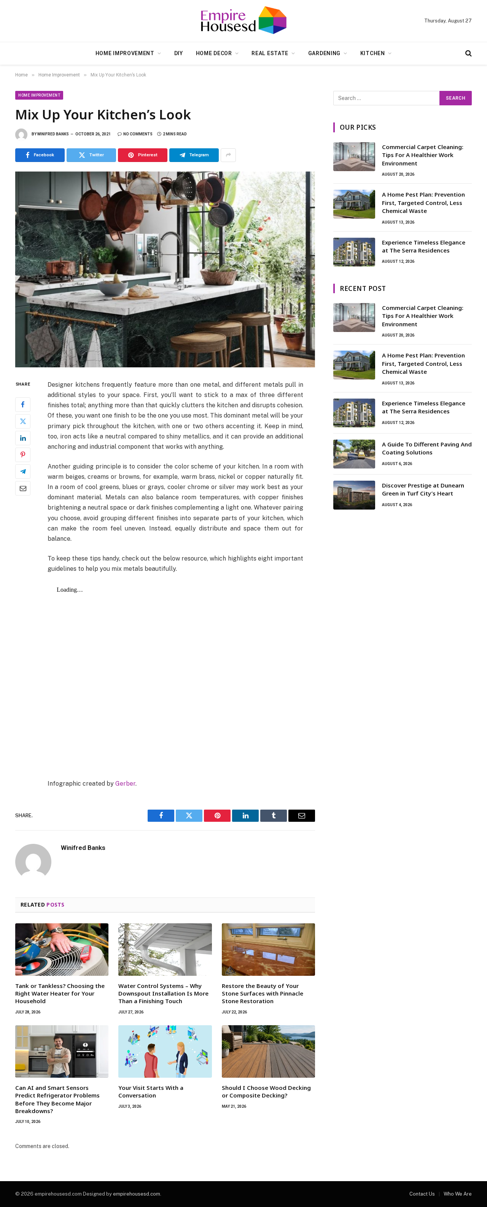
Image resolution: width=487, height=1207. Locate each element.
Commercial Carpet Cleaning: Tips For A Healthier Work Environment (422, 155)
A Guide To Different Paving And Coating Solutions (427, 448)
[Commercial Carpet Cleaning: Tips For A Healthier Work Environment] (354, 156)
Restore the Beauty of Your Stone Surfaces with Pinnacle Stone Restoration (262, 993)
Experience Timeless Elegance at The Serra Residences (423, 246)
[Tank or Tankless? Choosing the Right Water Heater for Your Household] (61, 949)
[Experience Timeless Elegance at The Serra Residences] (354, 252)
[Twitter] (22, 421)
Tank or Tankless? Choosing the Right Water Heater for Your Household (60, 993)
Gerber (125, 783)
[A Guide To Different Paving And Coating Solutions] (354, 454)
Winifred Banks (53, 134)
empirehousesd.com (136, 1194)
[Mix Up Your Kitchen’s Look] (165, 269)
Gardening (324, 53)
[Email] (22, 488)
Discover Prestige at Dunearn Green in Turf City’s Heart (423, 489)
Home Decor (214, 53)
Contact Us (422, 1194)
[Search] (468, 53)
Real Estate (269, 53)
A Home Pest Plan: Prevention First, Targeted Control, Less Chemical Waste (423, 202)
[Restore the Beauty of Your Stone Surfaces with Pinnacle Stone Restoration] (268, 949)
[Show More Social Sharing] (228, 155)
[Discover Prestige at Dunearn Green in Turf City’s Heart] (354, 495)
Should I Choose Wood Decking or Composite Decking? (266, 1091)
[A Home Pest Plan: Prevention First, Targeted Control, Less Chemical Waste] (354, 204)
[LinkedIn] (22, 437)
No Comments (138, 134)
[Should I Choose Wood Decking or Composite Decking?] (268, 1051)
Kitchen (372, 53)
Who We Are (458, 1194)
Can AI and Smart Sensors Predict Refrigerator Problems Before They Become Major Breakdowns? (57, 1099)
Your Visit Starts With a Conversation (150, 1091)
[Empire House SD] (243, 21)
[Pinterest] (22, 454)
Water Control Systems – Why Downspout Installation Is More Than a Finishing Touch (163, 993)
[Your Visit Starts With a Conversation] (165, 1051)
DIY (178, 53)
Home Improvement (124, 53)
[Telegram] (22, 471)
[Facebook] (22, 404)
